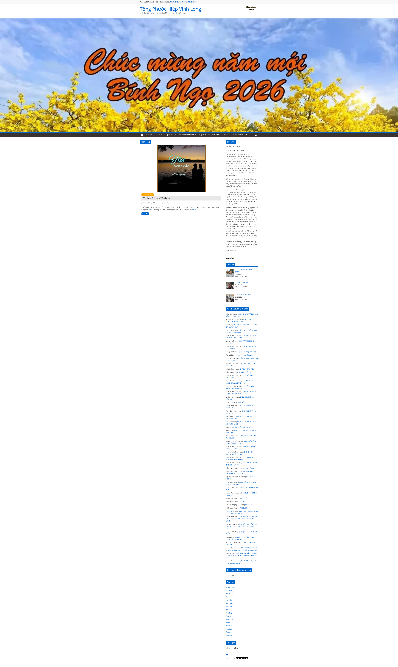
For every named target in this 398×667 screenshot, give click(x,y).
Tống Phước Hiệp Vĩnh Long (170, 9)
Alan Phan (229, 600)
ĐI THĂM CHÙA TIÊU (247, 369)
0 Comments (156, 203)
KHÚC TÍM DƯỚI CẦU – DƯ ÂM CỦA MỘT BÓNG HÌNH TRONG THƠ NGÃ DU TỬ (241, 555)
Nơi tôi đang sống (148, 194)
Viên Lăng (166, 203)
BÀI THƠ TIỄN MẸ (249, 468)
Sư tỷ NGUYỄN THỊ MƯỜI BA (180, 2)
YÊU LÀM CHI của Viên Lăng (156, 198)
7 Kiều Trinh (230, 594)
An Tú (228, 610)
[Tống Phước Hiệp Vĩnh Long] (142, 135)
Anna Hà (229, 635)
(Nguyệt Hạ (230, 587)
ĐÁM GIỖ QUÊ (243, 402)
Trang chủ (150, 135)
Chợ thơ (202, 135)
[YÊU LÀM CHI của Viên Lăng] (181, 147)
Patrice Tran (230, 511)
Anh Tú (228, 623)
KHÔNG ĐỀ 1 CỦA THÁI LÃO (242, 427)
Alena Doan (230, 603)
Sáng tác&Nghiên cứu (187, 135)
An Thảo (229, 606)
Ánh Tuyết (229, 632)
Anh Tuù (229, 629)
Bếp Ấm (226, 135)
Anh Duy (229, 613)
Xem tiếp (194, 210)
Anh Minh (229, 619)
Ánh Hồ (228, 616)
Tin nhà (160, 135)
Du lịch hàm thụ (214, 135)
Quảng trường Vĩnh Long (247, 352)
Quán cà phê (172, 135)
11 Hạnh (229, 590)
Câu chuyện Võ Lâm (239, 135)
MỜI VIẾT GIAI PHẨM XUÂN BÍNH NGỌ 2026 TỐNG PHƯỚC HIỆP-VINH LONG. (241, 519)
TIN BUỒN (244, 498)
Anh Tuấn (229, 626)
